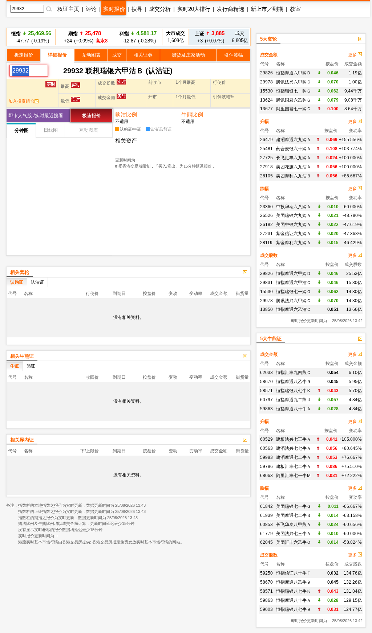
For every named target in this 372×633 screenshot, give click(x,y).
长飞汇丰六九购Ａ (293, 157)
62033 (266, 372)
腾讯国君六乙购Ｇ (293, 100)
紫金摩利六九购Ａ (293, 242)
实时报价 (114, 9)
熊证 (31, 366)
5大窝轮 (268, 39)
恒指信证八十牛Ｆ (293, 573)
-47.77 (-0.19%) (31, 37)
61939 (266, 515)
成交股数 (269, 255)
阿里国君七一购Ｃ (293, 108)
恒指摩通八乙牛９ (293, 381)
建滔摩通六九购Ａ (293, 139)
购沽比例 (126, 114)
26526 (266, 215)
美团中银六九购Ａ (293, 224)
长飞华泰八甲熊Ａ (293, 524)
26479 (266, 139)
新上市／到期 (267, 9)
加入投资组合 (21, 101)
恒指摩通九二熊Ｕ (293, 399)
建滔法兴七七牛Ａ (293, 448)
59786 (266, 466)
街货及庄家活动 (188, 55)
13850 (266, 309)
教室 (295, 9)
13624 (266, 100)
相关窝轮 (19, 272)
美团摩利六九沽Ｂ (293, 175)
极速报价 (23, 55)
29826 (266, 72)
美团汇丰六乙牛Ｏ (293, 542)
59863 (266, 408)
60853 (266, 524)
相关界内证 (22, 440)
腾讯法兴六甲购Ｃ (293, 82)
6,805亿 (240, 36)
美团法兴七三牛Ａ (293, 533)
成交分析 (160, 9)
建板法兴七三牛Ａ (293, 439)
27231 (266, 233)
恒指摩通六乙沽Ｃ (293, 309)
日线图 (51, 130)
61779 (266, 533)
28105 (266, 175)
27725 (266, 157)
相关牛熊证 (22, 356)
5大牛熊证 (271, 338)
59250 (266, 573)
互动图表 (91, 55)
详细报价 (57, 55)
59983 (266, 457)
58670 (266, 381)
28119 (266, 242)
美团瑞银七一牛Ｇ (293, 506)
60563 (266, 448)
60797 (266, 399)
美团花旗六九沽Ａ (293, 166)
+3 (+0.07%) (210, 37)
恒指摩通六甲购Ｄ (293, 72)
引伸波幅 (233, 55)
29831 (266, 282)
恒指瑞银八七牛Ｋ (293, 390)
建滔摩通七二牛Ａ (293, 457)
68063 (266, 475)
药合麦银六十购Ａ (293, 148)
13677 (266, 108)
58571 (266, 390)
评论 (91, 9)
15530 (266, 91)
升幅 (264, 121)
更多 (353, 54)
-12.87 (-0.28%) (138, 37)
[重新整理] (55, 71)
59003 (266, 609)
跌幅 (264, 188)
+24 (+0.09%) (85, 37)
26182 (266, 224)
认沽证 (37, 282)
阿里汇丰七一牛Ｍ (293, 475)
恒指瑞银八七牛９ (293, 609)
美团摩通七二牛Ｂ (293, 515)
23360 (266, 206)
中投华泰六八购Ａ (293, 206)
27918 (266, 166)
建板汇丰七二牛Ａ (293, 466)
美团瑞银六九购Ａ (293, 215)
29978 (266, 82)
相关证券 (143, 55)
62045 (266, 542)
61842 (266, 506)
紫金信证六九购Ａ (293, 233)
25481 (266, 148)
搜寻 (137, 9)
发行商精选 (230, 9)
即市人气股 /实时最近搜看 (35, 115)
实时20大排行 (193, 9)
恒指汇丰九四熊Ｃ (293, 372)
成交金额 (269, 54)
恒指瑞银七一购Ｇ (293, 91)
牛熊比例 (192, 114)
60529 (266, 439)
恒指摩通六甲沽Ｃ (293, 282)
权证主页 (68, 9)
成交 (117, 55)
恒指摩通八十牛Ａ (293, 408)
